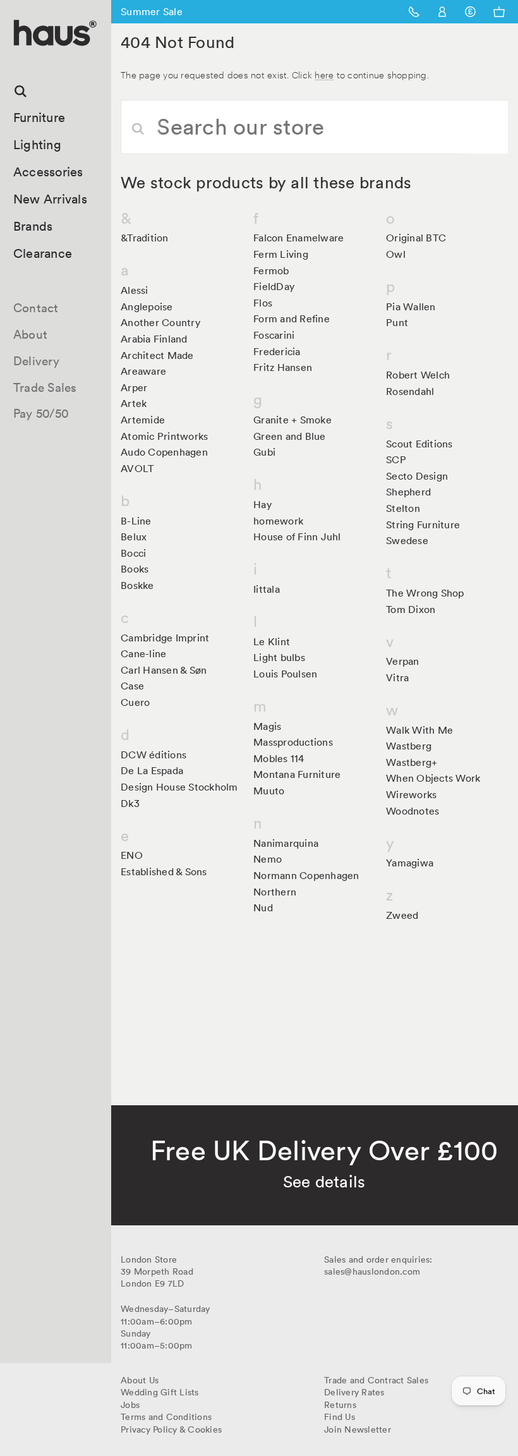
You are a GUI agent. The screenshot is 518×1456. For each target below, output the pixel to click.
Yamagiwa (409, 862)
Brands (33, 226)
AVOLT (137, 468)
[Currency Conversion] (470, 11)
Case (132, 685)
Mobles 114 (278, 758)
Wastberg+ (411, 762)
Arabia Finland (154, 338)
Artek (134, 403)
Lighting (37, 144)
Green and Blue (289, 436)
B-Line (136, 520)
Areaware (143, 371)
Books (134, 568)
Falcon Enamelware (298, 237)
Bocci (133, 553)
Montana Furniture (296, 774)
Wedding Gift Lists (160, 1392)
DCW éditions (153, 754)
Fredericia (277, 351)
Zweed (402, 915)
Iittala (266, 589)
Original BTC (416, 237)
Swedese (407, 540)
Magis (267, 726)
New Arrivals (50, 199)
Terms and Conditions (166, 1417)
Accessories (48, 171)
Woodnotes (412, 810)
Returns (340, 1404)
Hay (262, 504)
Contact (36, 307)
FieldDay (273, 286)
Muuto (268, 790)
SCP (396, 459)
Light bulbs (279, 657)
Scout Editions (419, 443)
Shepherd (408, 491)
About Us (140, 1380)
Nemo (267, 858)
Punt (397, 322)
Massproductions (293, 742)
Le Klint (271, 641)
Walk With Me (419, 730)
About (30, 334)
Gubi (264, 452)
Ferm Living (280, 254)
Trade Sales (45, 387)
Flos (262, 302)
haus (18, 60)
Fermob (271, 270)
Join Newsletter (357, 1429)
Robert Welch (418, 374)
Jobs (130, 1404)
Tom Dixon (410, 609)
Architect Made (157, 355)
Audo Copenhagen (164, 452)
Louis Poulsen (285, 673)
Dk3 (130, 803)
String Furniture (423, 524)
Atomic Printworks (164, 436)
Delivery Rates (354, 1392)
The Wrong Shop (425, 592)
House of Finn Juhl (297, 536)
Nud (263, 907)
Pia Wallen (411, 306)
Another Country (160, 322)
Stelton (403, 508)
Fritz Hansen (282, 367)
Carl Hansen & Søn (164, 670)
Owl (396, 254)
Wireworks (411, 794)
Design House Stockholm (179, 786)
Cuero (135, 702)
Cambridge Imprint (165, 637)
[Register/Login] (442, 11)
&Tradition (145, 237)
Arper (134, 387)
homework (278, 520)
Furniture (39, 117)
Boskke (137, 585)
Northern (274, 891)
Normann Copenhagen (306, 875)
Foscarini (273, 335)
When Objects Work (433, 778)
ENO (132, 855)
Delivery (36, 360)
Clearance (42, 253)
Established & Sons (164, 871)
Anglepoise (147, 306)
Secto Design (417, 476)
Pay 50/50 (41, 413)
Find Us (339, 1417)
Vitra (397, 677)
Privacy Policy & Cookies (171, 1429)
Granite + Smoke (292, 419)
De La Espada (152, 770)
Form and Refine (291, 318)
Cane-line (143, 653)
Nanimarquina (285, 843)
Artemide (143, 419)
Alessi (134, 290)
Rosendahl (410, 391)
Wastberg (408, 745)
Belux (134, 536)
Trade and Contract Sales (376, 1380)
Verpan (402, 661)
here (324, 74)
